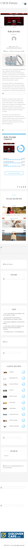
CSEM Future (9, 3)
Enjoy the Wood (14, 218)
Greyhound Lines (13, 414)
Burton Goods (13, 396)
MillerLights (12, 408)
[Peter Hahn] (5, 402)
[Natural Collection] (5, 426)
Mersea (14, 231)
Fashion (13, 46)
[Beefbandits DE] (5, 378)
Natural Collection (14, 426)
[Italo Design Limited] (8, 148)
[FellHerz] (5, 372)
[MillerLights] (5, 408)
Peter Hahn (12, 402)
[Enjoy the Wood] (5, 384)
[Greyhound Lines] (5, 414)
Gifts (17, 46)
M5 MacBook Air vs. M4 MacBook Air (14, 331)
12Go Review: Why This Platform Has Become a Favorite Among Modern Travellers (13, 328)
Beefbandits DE (13, 378)
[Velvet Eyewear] (5, 420)
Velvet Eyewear (13, 420)
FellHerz (14, 206)
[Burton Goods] (5, 396)
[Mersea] (5, 390)
